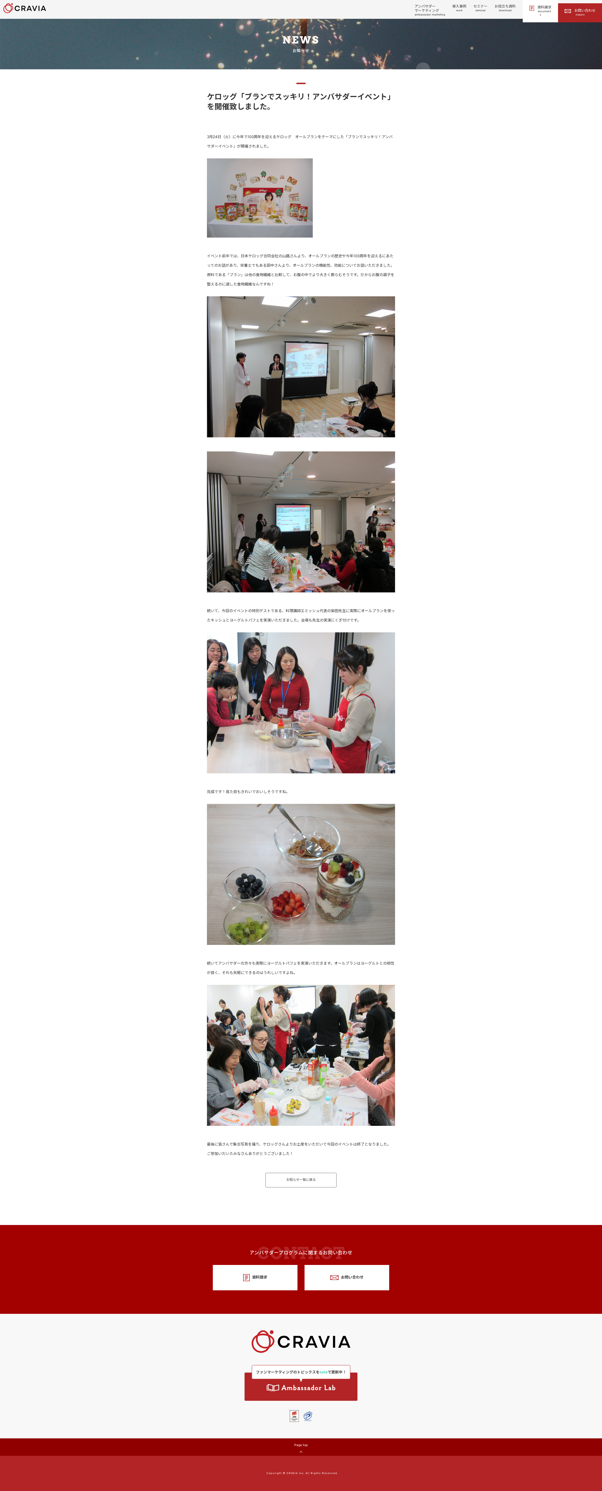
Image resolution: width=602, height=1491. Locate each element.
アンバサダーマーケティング (430, 10)
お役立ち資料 (505, 8)
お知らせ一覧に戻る (301, 1180)
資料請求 (544, 11)
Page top (301, 1445)
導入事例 (459, 8)
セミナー (480, 8)
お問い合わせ (584, 13)
